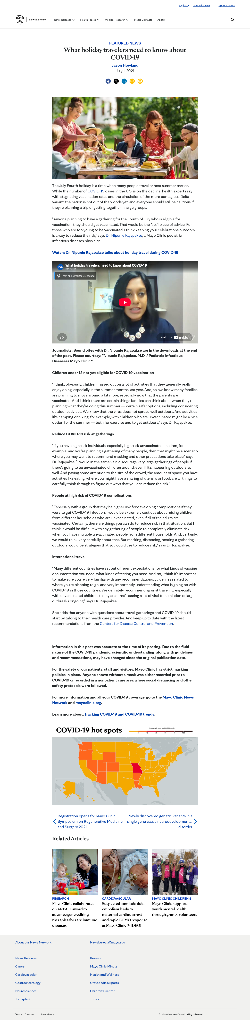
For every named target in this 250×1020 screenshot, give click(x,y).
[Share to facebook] (108, 80)
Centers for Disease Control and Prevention (136, 623)
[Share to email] (132, 80)
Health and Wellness (104, 974)
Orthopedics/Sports (104, 983)
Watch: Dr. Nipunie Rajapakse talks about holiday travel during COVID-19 (115, 252)
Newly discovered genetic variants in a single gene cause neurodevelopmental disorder (159, 821)
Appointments (227, 5)
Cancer (20, 966)
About (160, 19)
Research (97, 958)
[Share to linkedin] (124, 80)
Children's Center (102, 991)
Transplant (22, 999)
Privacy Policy (47, 1014)
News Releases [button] (63, 19)
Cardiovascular (26, 974)
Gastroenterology (27, 983)
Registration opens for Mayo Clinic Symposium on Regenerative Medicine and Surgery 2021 (90, 821)
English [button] (183, 5)
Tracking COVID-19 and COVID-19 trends (119, 714)
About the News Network (33, 942)
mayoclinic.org (88, 702)
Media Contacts (143, 19)
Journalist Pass (201, 5)
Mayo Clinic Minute (103, 966)
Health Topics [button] (88, 19)
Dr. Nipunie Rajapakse (124, 235)
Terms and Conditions (24, 1014)
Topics (94, 999)
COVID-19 (96, 191)
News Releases (26, 958)
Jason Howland (125, 65)
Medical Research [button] (115, 19)
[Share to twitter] (116, 80)
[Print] (140, 80)
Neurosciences (26, 991)
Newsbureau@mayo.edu (107, 942)
